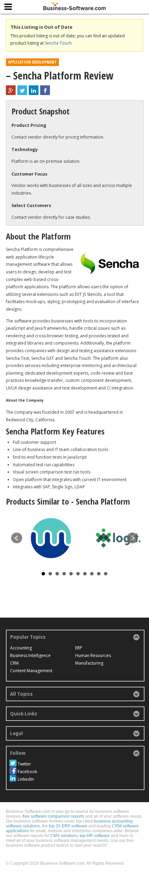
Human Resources (93, 655)
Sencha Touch (58, 43)
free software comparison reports (53, 816)
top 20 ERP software (68, 826)
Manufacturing (89, 663)
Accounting (21, 648)
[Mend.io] (51, 538)
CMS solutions (64, 835)
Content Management (31, 671)
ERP (78, 648)
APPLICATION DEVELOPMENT (32, 62)
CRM (14, 663)
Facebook (27, 772)
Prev (16, 538)
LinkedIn (26, 779)
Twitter (24, 764)
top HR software (95, 835)
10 (105, 573)
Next (132, 538)
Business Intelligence (30, 655)
